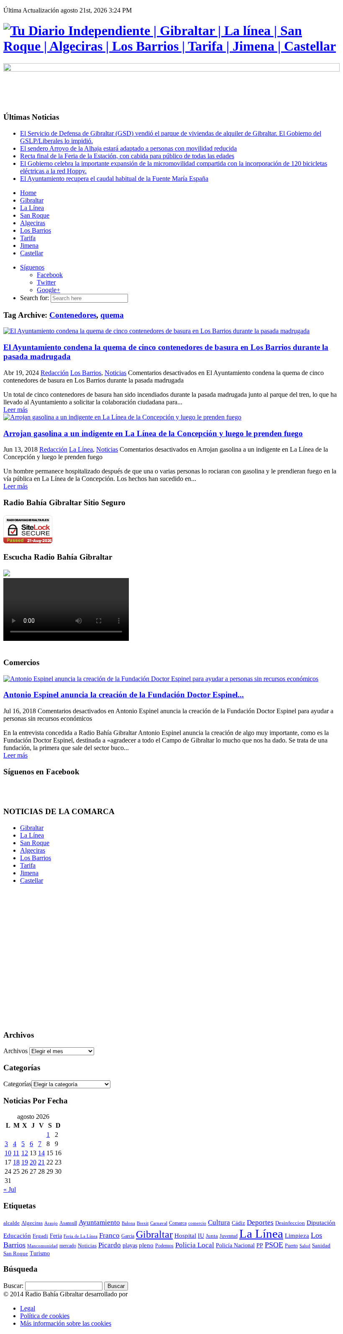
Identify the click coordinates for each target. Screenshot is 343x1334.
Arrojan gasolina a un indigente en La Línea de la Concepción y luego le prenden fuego (153, 433)
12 (24, 1153)
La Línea (81, 449)
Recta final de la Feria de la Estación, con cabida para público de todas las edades (127, 155)
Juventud (229, 1236)
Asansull (68, 1223)
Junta (212, 1236)
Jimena (29, 872)
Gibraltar (32, 827)
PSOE (274, 1245)
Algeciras (32, 850)
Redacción (55, 372)
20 (33, 1162)
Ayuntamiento (99, 1222)
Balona (128, 1223)
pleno (146, 1245)
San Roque (34, 842)
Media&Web (146, 1294)
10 (8, 1153)
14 (41, 1153)
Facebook (50, 274)
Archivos (15, 1050)
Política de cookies (44, 1315)
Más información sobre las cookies (65, 1323)
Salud (304, 1245)
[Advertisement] (171, 964)
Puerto (291, 1246)
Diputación (321, 1222)
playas (130, 1245)
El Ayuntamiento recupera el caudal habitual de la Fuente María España (114, 178)
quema (112, 315)
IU (201, 1235)
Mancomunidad (42, 1245)
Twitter (46, 282)
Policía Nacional (235, 1245)
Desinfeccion (290, 1223)
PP (259, 1245)
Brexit (142, 1223)
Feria (56, 1236)
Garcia (127, 1236)
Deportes (260, 1222)
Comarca (178, 1223)
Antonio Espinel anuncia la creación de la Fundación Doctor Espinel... (123, 694)
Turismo (40, 1253)
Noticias (115, 372)
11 (16, 1153)
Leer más (15, 409)
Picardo (109, 1245)
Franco (109, 1235)
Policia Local (194, 1245)
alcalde (11, 1223)
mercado (67, 1246)
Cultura (219, 1222)
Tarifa (28, 865)
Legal (27, 1308)
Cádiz (238, 1223)
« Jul (9, 1189)
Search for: (34, 297)
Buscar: (13, 1285)
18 (16, 1162)
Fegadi (40, 1236)
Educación (17, 1235)
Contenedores (72, 315)
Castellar (31, 880)
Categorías (17, 1083)
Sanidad (321, 1246)
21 (41, 1162)
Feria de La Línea (80, 1236)
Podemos (164, 1246)
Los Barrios (85, 372)
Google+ (48, 289)
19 (24, 1162)
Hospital (185, 1235)
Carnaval (158, 1223)
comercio (197, 1223)
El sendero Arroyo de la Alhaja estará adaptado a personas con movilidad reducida (128, 148)
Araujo (51, 1223)
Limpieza (297, 1235)
